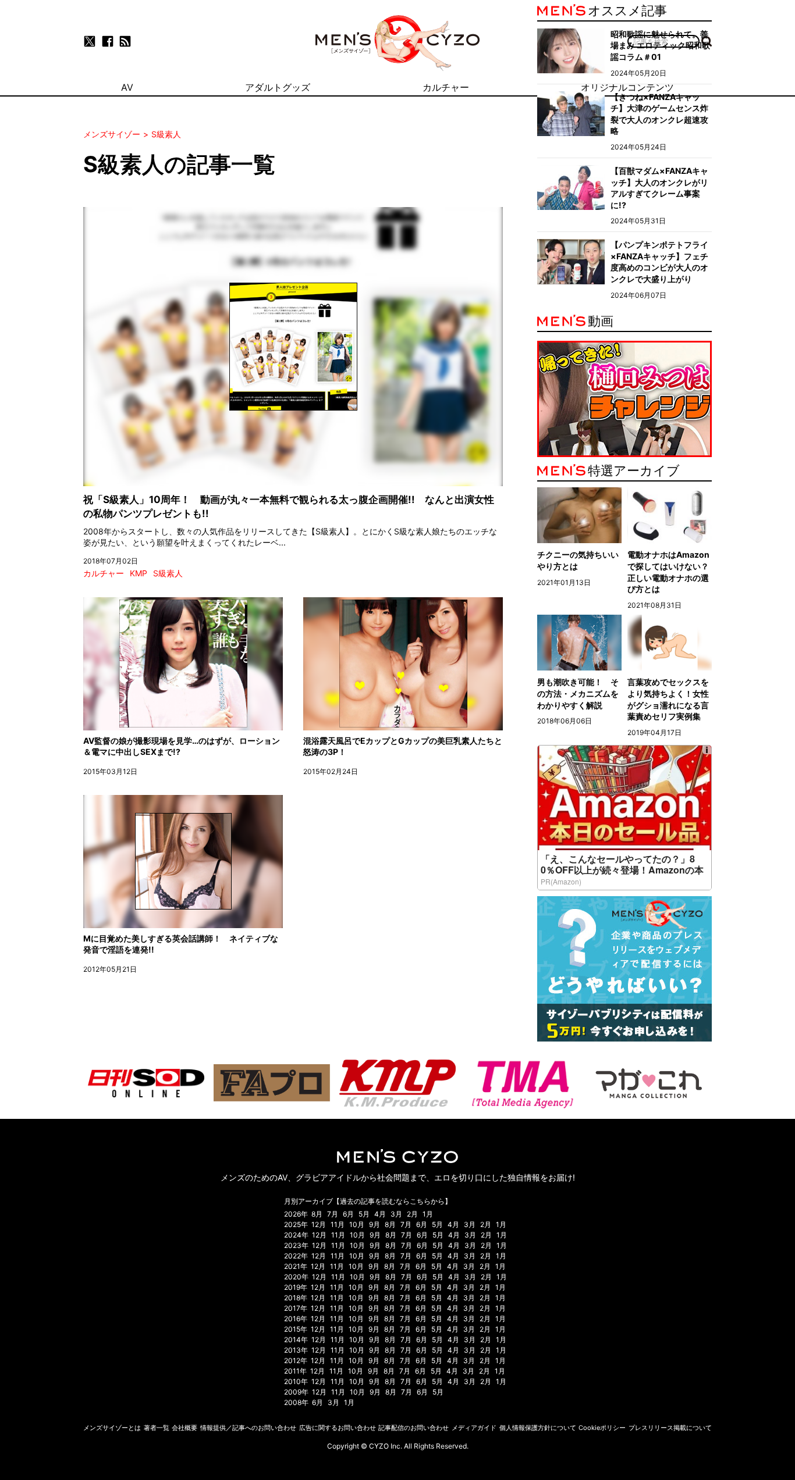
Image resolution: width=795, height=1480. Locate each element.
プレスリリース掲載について (670, 1428)
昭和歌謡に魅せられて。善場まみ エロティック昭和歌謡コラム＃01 (660, 45)
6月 (348, 1214)
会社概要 (184, 1428)
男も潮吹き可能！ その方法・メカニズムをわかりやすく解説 (578, 693)
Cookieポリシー (602, 1428)
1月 (428, 1214)
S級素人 (168, 573)
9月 (374, 1224)
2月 (412, 1214)
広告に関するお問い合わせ (337, 1428)
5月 (364, 1214)
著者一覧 (156, 1428)
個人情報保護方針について (537, 1428)
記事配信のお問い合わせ (413, 1428)
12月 (318, 1224)
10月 (356, 1224)
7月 (332, 1214)
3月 (396, 1214)
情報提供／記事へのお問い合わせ (248, 1428)
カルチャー (103, 573)
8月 (316, 1214)
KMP (138, 573)
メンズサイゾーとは (112, 1428)
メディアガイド (474, 1428)
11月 (338, 1224)
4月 (380, 1214)
